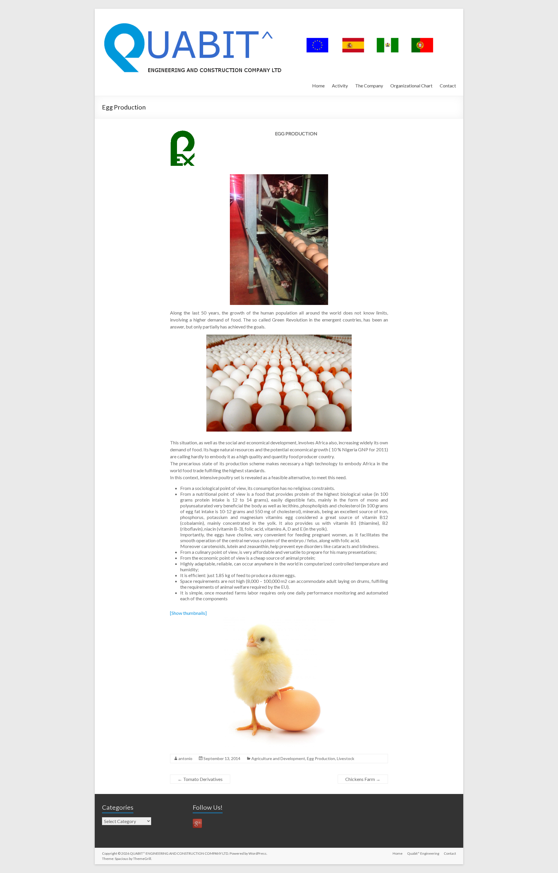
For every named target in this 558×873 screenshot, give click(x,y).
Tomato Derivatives (200, 779)
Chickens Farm (362, 779)
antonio (185, 758)
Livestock (345, 758)
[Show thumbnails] (188, 613)
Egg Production (321, 758)
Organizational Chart (411, 85)
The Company (369, 85)
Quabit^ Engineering (423, 853)
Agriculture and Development (278, 758)
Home (318, 85)
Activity (340, 85)
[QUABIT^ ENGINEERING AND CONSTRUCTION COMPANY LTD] (272, 16)
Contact (448, 85)
